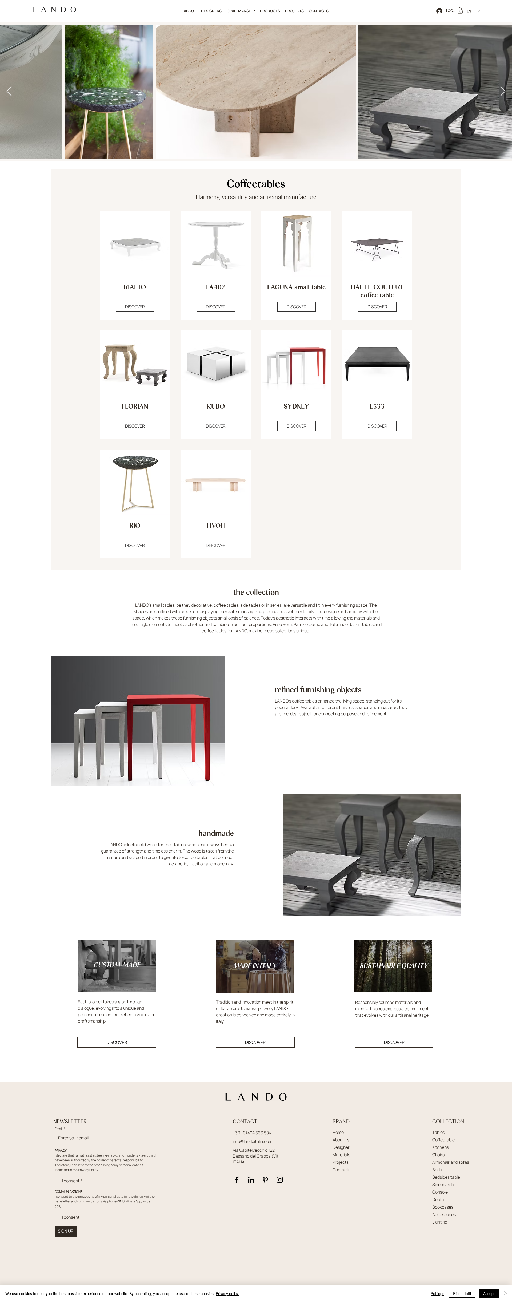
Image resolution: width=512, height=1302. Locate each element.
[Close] (505, 1293)
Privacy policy (227, 1293)
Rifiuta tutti (462, 1293)
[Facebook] (236, 1179)
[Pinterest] (265, 1179)
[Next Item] (503, 91)
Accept (489, 1293)
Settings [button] (437, 1293)
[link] (460, 10)
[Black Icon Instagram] (279, 1179)
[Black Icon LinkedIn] (251, 1179)
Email (60, 1129)
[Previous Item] (9, 91)
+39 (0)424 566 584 (252, 1133)
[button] (269, 11)
